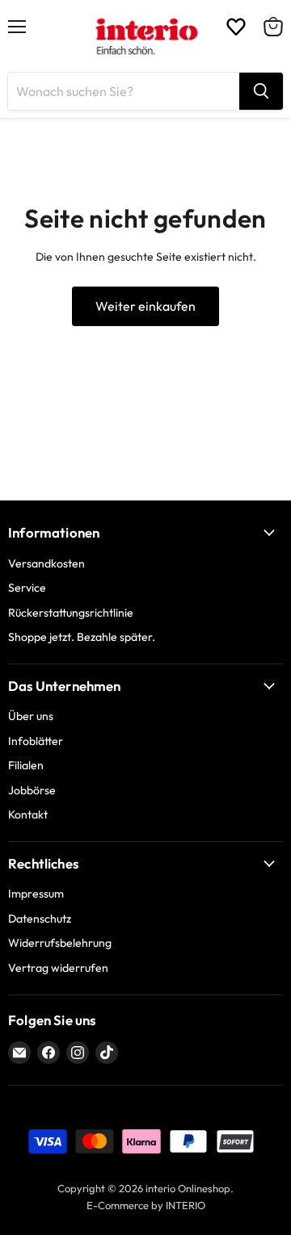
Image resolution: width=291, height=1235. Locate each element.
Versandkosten (46, 563)
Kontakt (28, 814)
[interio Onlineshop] (146, 36)
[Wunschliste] (236, 27)
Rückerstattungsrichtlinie (70, 612)
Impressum (36, 893)
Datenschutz (39, 918)
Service (27, 587)
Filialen (26, 765)
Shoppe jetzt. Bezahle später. (81, 637)
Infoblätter (35, 741)
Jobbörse (32, 790)
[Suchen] (261, 91)
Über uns (30, 716)
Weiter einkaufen (145, 306)
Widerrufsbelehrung (60, 943)
